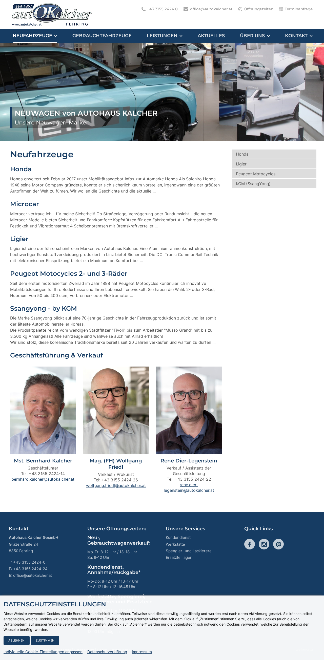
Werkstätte (175, 544)
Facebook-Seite (249, 544)
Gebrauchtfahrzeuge (102, 35)
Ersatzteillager (179, 557)
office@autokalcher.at (211, 9)
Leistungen (162, 35)
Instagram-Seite (264, 544)
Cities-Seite (278, 544)
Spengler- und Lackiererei (189, 550)
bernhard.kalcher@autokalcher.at (42, 479)
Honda (242, 154)
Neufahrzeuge (32, 35)
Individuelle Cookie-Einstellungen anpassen (43, 652)
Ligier (241, 163)
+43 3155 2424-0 (29, 562)
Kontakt (296, 35)
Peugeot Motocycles (255, 173)
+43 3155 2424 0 (162, 9)
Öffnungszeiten (258, 9)
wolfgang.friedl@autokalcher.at (116, 485)
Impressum (142, 652)
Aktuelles (211, 35)
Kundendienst (178, 537)
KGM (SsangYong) (253, 183)
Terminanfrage (299, 9)
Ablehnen (16, 640)
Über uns (252, 35)
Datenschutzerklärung (107, 652)
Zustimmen (45, 640)
